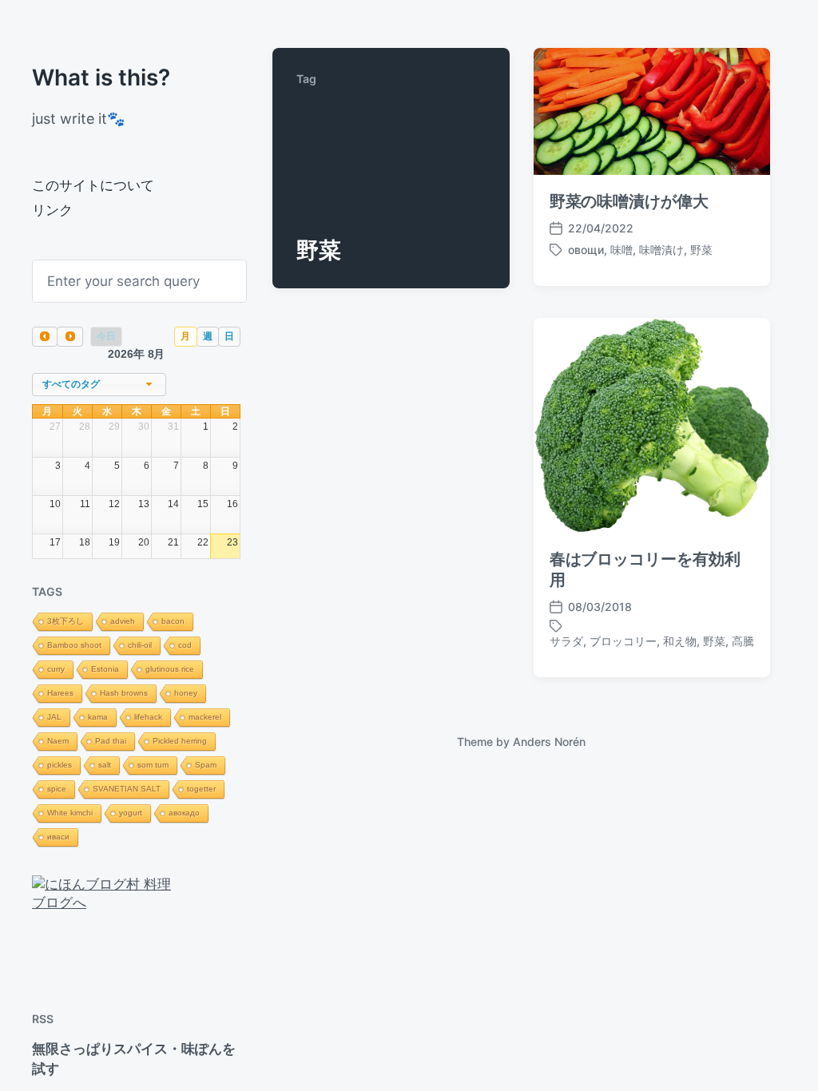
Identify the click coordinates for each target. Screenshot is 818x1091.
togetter (201, 788)
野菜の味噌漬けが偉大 (629, 201)
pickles (59, 764)
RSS (43, 1019)
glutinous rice (169, 669)
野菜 (701, 249)
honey (185, 692)
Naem (58, 740)
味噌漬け (661, 249)
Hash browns (124, 692)
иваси (58, 836)
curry (56, 669)
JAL (54, 716)
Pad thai (110, 740)
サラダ (566, 641)
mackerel (205, 716)
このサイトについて (93, 185)
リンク (52, 210)
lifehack (148, 716)
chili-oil (140, 645)
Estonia (105, 669)
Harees (60, 692)
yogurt (130, 812)
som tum (153, 764)
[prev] (45, 337)
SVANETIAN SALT (127, 788)
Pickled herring (180, 740)
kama (98, 716)
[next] (69, 337)
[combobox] (99, 384)
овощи (586, 249)
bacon (173, 621)
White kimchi (70, 812)
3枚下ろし (65, 621)
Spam (205, 764)
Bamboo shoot (74, 645)
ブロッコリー (623, 641)
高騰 (743, 641)
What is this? (101, 77)
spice (56, 788)
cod (185, 645)
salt (104, 764)
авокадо (184, 812)
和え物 (680, 641)
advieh (122, 621)
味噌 (621, 249)
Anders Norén (549, 741)
